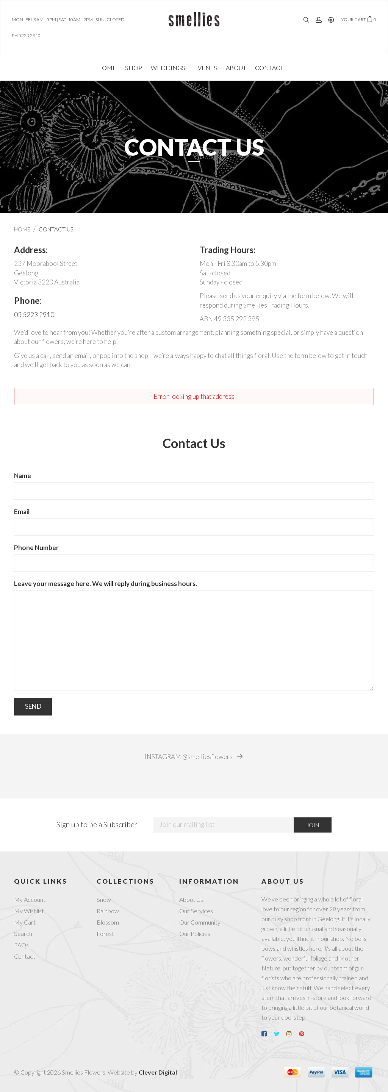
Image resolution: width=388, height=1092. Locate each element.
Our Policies (194, 933)
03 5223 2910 (34, 315)
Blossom (108, 922)
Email (22, 512)
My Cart (25, 922)
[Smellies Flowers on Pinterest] (304, 1033)
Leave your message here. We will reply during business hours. (105, 583)
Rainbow (108, 910)
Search (23, 933)
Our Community (200, 922)
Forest (105, 933)
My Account (29, 899)
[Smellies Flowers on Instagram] (292, 1033)
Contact (24, 956)
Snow (104, 899)
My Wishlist (29, 910)
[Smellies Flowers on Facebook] (267, 1033)
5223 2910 (30, 35)
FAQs (21, 944)
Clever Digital (158, 1072)
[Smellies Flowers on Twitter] (279, 1033)
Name (22, 476)
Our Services (196, 910)
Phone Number (36, 547)
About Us (191, 899)
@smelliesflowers (189, 757)
